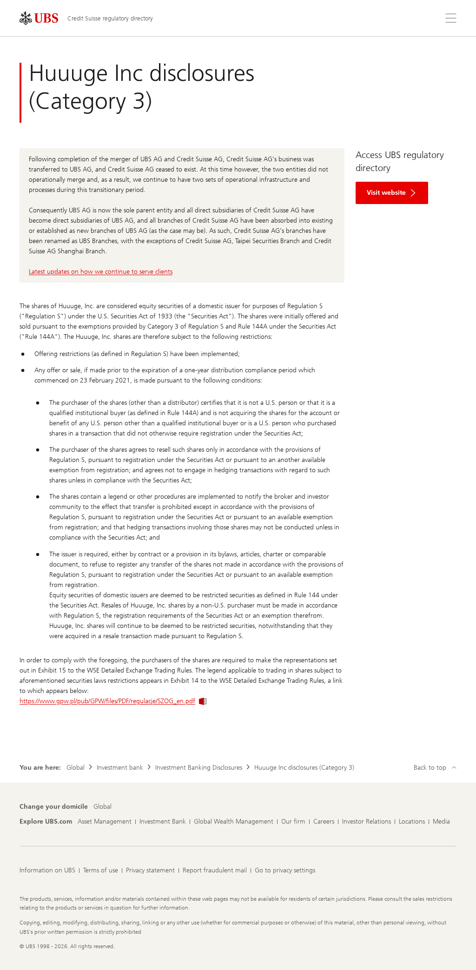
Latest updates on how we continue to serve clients (100, 272)
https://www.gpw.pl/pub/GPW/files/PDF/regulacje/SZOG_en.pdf (107, 701)
